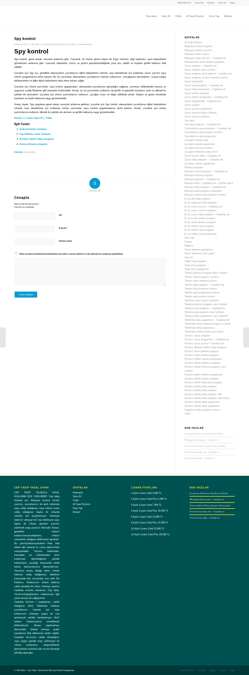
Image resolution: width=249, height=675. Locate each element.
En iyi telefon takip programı (199, 226)
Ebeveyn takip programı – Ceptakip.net (205, 187)
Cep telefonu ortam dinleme (35, 134)
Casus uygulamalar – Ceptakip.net (202, 101)
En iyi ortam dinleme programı (200, 222)
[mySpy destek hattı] (3, 337)
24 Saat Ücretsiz (193, 42)
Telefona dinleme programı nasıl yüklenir (205, 304)
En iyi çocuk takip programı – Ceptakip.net (206, 214)
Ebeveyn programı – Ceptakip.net (202, 179)
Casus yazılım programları (198, 108)
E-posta (63, 228)
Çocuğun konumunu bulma (198, 148)
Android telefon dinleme (33, 129)
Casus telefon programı (196, 93)
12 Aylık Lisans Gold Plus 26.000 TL (150, 534)
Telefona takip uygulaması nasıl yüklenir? (206, 316)
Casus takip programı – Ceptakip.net (203, 85)
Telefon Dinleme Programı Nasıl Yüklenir (205, 273)
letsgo (89, 44)
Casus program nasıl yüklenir (199, 69)
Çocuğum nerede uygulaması (199, 144)
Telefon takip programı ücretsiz (200, 288)
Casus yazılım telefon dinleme (200, 112)
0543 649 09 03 (184, 3)
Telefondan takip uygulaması (199, 327)
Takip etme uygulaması (196, 269)
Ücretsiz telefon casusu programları (203, 359)
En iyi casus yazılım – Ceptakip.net (203, 206)
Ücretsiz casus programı (197, 335)
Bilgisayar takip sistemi (196, 54)
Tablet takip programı (195, 261)
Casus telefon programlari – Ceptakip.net (205, 97)
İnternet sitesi (65, 241)
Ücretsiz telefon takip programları (201, 402)
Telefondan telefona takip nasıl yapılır (204, 331)
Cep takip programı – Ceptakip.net (202, 124)
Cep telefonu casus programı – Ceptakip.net (207, 128)
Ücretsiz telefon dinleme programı (202, 363)
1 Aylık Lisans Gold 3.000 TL (146, 493)
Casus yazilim (191, 105)
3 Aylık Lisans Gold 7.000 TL (146, 505)
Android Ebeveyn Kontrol (55, 44)
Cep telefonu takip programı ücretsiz (203, 132)
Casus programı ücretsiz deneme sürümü (206, 77)
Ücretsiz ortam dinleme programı (201, 351)
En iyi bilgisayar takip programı (200, 202)
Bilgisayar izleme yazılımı (198, 50)
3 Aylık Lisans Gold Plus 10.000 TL (149, 510)
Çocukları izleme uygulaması (199, 163)
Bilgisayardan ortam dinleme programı (204, 62)
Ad (61, 215)
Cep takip (71, 44)
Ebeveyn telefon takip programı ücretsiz (205, 194)
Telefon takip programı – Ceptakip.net (204, 284)
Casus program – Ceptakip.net (200, 65)
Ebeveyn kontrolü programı (198, 175)
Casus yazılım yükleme (196, 116)
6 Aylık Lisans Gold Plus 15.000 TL (149, 522)
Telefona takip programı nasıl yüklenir (204, 312)
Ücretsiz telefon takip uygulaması (202, 406)
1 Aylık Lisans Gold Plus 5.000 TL (149, 499)
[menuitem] (184, 3)
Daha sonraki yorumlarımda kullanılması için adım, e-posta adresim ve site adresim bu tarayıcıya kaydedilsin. (71, 254)
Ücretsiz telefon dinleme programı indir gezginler (204, 445)
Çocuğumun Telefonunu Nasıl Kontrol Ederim (203, 433)
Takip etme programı (195, 265)
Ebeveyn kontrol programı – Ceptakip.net (206, 171)
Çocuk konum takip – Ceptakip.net (202, 155)
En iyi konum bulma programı (199, 218)
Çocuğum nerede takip (196, 140)
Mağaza (188, 245)
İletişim (210, 3)
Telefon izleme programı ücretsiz (201, 277)
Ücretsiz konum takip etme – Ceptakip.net (201, 452)
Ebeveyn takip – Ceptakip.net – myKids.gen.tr (208, 183)
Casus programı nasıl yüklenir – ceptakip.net (208, 73)
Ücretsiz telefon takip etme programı (203, 382)
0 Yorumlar (35, 44)
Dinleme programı (193, 167)
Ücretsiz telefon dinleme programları (203, 374)
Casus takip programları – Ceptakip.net (205, 89)
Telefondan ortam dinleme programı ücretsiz (207, 323)
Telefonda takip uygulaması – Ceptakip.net (206, 320)
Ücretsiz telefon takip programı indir (203, 394)
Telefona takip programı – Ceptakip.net (204, 308)
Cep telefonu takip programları (200, 136)
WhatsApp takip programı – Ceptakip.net (201, 439)
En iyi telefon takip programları (200, 234)
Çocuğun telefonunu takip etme (200, 151)
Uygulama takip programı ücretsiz (202, 409)
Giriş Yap (199, 3)
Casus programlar (193, 81)
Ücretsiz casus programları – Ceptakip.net (206, 339)
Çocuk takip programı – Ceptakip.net (203, 159)
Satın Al (222, 3)
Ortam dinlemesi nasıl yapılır (199, 253)
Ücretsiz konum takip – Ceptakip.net (199, 458)
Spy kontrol (29, 152)
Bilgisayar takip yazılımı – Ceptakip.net (205, 58)
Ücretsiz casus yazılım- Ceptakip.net (204, 343)
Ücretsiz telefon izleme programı (201, 378)
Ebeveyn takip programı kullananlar (203, 191)
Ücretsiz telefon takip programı (36, 139)
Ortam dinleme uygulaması (198, 249)
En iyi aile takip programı (197, 198)
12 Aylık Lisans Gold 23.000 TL (147, 528)
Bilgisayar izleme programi (198, 46)
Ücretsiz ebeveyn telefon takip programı (205, 347)
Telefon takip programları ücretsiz (202, 292)
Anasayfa (78, 492)
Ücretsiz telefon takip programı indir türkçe (206, 398)
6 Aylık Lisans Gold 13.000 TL (147, 516)
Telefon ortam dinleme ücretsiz (200, 280)
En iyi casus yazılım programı (200, 210)
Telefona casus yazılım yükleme (201, 300)
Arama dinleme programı (33, 144)
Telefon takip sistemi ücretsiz (199, 296)
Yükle (232, 3)
